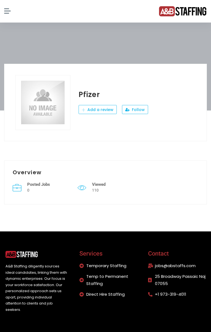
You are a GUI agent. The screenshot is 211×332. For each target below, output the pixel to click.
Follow (138, 109)
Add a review (99, 109)
